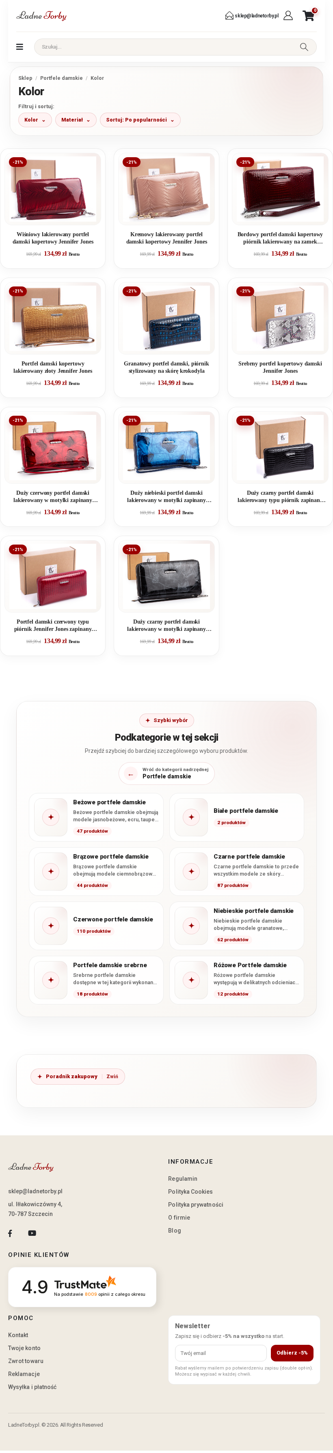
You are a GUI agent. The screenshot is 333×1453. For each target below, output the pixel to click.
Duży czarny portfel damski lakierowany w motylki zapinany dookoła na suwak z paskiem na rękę (166, 626)
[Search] (304, 47)
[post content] (53, 189)
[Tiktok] (54, 1233)
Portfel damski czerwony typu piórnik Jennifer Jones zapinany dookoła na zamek (53, 626)
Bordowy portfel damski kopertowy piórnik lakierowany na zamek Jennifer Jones (280, 238)
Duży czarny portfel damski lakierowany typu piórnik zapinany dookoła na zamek (280, 497)
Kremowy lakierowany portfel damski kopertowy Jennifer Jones (166, 238)
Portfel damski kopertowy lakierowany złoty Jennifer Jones (52, 367)
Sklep (25, 78)
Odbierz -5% (292, 1353)
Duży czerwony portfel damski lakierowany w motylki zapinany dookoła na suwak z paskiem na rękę (53, 497)
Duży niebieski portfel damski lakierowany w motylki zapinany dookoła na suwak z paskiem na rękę (166, 497)
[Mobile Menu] (19, 47)
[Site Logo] (41, 15)
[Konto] (289, 16)
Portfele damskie (61, 78)
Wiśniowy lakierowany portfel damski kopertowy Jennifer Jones (53, 238)
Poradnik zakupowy (71, 1076)
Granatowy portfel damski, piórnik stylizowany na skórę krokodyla (166, 367)
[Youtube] (32, 1233)
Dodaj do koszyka (59, 215)
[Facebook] (10, 1233)
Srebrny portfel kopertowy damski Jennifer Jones (280, 367)
